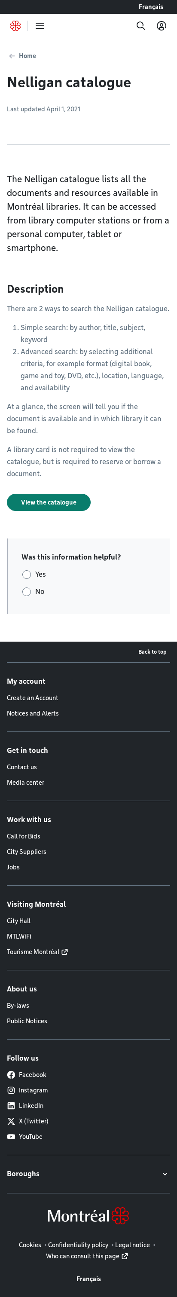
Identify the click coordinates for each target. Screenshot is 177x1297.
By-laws (18, 1005)
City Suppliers (26, 851)
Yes (40, 574)
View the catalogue (48, 502)
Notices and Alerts (33, 713)
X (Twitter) (34, 1121)
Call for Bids (23, 836)
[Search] (141, 25)
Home (27, 55)
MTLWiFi (19, 936)
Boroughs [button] (23, 1174)
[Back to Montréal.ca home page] (15, 25)
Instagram (33, 1090)
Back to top (152, 651)
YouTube (31, 1136)
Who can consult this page (82, 1256)
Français (151, 6)
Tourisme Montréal (33, 951)
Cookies (30, 1245)
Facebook (32, 1074)
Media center (25, 782)
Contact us (22, 767)
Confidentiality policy (78, 1245)
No (39, 591)
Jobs (13, 867)
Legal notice (132, 1245)
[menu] (40, 25)
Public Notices (27, 1021)
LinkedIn (31, 1105)
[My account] (161, 25)
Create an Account (32, 697)
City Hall (19, 921)
